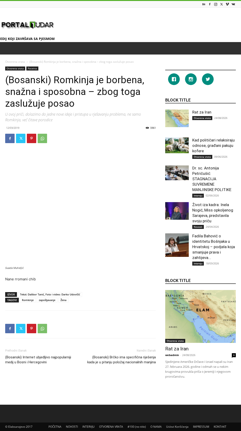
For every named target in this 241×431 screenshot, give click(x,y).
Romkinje (28, 300)
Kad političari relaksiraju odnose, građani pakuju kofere (213, 145)
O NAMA (156, 427)
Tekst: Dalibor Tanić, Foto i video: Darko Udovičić (50, 294)
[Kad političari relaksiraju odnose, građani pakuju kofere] (177, 145)
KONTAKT (220, 427)
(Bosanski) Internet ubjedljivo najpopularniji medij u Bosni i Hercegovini (38, 359)
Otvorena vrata (15, 62)
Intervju (198, 195)
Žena (63, 300)
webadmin (172, 355)
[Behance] (203, 4)
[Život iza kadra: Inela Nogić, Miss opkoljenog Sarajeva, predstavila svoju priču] (177, 211)
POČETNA (54, 427)
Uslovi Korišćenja (177, 427)
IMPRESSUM (201, 427)
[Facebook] (209, 4)
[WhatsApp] (42, 138)
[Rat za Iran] (177, 118)
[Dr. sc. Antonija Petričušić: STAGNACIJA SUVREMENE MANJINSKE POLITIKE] (177, 172)
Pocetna (32, 68)
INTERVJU (88, 427)
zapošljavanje (47, 300)
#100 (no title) (137, 427)
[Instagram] (215, 4)
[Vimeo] (227, 4)
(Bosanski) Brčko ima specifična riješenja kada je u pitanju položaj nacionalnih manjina (121, 359)
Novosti (198, 226)
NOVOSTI (72, 427)
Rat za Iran (201, 112)
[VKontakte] (233, 4)
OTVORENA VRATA (111, 427)
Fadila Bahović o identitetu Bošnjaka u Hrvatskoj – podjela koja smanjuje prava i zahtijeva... (213, 247)
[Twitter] (221, 4)
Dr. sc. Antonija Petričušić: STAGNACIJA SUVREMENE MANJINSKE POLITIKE (212, 179)
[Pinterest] (31, 138)
